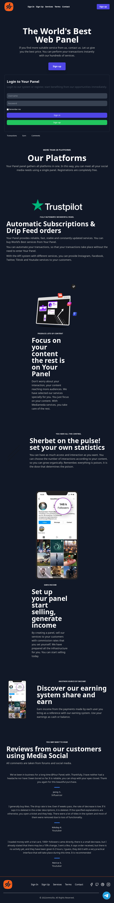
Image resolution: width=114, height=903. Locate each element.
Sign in (57, 115)
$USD (74, 6)
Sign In (31, 6)
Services (49, 6)
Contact (66, 6)
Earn (24, 136)
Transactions (12, 136)
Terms (57, 6)
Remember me (15, 109)
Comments (36, 136)
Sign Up (40, 6)
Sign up (103, 6)
